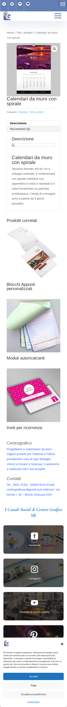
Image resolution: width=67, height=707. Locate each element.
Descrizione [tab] (18, 123)
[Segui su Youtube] (28, 4)
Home (10, 32)
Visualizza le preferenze (33, 694)
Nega (33, 685)
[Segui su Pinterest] (20, 4)
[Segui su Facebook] (4, 4)
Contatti (14, 478)
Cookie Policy (33, 702)
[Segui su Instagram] (12, 4)
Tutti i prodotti (24, 32)
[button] (62, 644)
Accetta (33, 676)
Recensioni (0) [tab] (20, 129)
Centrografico (19, 443)
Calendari (23, 112)
